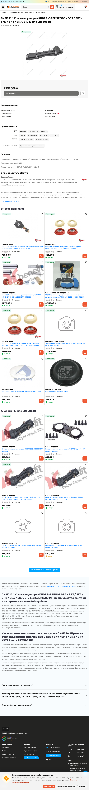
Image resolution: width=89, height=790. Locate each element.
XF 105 (22, 131)
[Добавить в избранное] (82, 93)
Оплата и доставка (58, 1)
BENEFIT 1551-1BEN (9, 543)
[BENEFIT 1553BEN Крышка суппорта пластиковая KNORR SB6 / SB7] (23, 430)
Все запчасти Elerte (9, 201)
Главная (4, 13)
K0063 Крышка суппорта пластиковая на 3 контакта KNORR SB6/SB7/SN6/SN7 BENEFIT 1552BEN (21, 498)
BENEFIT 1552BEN (8, 495)
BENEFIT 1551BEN (52, 495)
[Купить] (41, 256)
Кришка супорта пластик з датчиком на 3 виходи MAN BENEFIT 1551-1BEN (21, 546)
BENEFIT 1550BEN (52, 447)
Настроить (82, 786)
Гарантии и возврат (73, 1)
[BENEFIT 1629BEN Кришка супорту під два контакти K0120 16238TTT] (66, 527)
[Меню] (3, 7)
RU (4, 729)
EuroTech (43, 135)
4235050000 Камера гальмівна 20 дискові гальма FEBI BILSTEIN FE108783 (65, 344)
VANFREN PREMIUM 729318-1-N (57, 293)
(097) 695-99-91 (54, 751)
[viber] (50, 760)
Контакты (85, 1)
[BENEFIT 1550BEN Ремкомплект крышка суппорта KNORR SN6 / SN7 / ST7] (66, 430)
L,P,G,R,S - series (26, 139)
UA (48, 1)
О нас (4, 751)
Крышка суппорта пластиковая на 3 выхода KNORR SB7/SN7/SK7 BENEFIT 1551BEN (64, 498)
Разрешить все (49, 786)
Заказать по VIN (32, 758)
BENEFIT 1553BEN (8, 447)
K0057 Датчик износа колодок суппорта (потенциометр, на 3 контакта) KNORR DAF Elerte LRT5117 (22, 248)
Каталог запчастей (9, 758)
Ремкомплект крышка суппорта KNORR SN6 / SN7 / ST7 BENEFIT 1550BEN (65, 450)
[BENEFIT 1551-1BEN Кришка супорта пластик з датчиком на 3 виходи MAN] (23, 527)
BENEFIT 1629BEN (52, 543)
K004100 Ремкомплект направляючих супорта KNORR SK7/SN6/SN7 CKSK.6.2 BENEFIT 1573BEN (21, 296)
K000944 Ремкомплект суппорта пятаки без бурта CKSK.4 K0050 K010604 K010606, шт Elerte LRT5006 (20, 344)
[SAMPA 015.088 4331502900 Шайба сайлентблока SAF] (23, 373)
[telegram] (47, 760)
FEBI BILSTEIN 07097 (53, 389)
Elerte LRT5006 (7, 341)
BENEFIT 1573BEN (8, 293)
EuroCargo (31, 135)
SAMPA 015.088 (7, 389)
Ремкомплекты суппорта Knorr (21, 13)
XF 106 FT (32, 131)
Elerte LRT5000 (51, 245)
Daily (21, 135)
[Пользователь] (77, 7)
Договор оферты (8, 754)
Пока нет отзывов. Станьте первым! (44, 570)
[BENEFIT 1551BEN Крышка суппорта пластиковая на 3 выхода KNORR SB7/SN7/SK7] (66, 478)
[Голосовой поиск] (48, 7)
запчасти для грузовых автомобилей (61, 586)
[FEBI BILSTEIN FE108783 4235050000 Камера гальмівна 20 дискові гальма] (66, 324)
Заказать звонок (54, 755)
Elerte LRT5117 (7, 245)
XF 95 (43, 131)
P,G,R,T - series (41, 139)
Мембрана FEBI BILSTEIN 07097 (56, 391)
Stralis (54, 135)
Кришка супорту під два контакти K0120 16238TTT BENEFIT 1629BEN (63, 546)
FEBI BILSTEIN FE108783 (54, 341)
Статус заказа (29, 754)
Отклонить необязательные (66, 786)
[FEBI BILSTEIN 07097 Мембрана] (66, 373)
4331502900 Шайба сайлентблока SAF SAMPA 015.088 (21, 391)
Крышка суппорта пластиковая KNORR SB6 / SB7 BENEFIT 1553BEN (22, 450)
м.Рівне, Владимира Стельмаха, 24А (14, 1)
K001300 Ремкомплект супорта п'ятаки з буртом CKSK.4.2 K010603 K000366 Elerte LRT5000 (63, 248)
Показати (66, 7)
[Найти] (52, 7)
